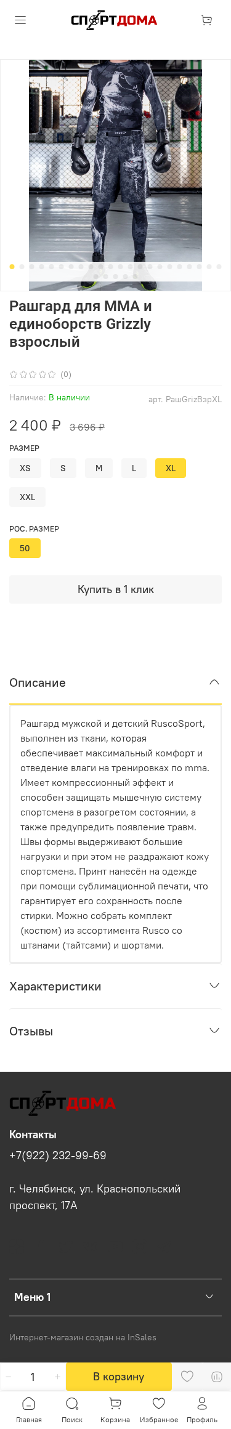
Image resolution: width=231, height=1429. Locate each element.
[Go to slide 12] (120, 266)
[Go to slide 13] (130, 266)
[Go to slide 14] (140, 266)
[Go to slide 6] (61, 266)
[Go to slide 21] (209, 266)
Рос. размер (34, 528)
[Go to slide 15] (150, 266)
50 (25, 548)
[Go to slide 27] (135, 276)
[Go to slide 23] (96, 276)
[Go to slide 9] (91, 266)
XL (171, 468)
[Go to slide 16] (160, 266)
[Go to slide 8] (81, 266)
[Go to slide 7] (71, 266)
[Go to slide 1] (12, 266)
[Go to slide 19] (189, 266)
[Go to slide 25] (115, 276)
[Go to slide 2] (22, 266)
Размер (24, 448)
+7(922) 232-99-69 (58, 1155)
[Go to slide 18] (179, 266)
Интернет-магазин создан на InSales (82, 1337)
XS (25, 468)
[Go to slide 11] (110, 266)
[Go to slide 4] (41, 266)
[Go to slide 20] (199, 266)
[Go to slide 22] (219, 266)
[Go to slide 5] (51, 266)
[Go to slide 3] (32, 266)
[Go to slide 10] (101, 266)
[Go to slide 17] (170, 266)
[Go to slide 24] (105, 276)
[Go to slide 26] (125, 276)
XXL (27, 497)
